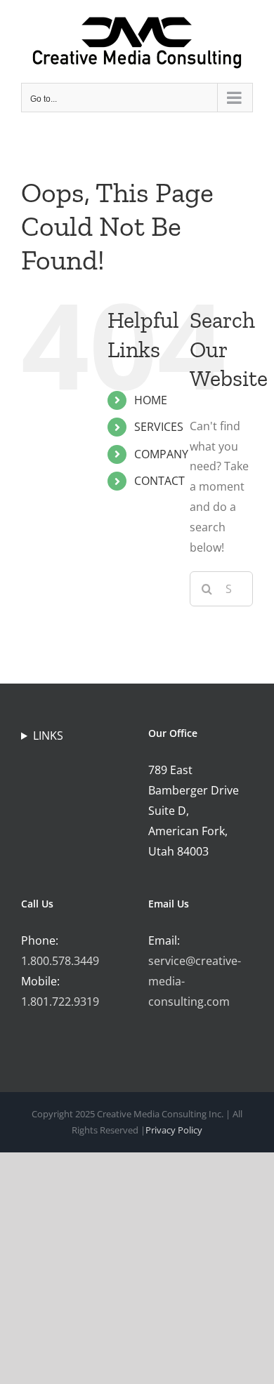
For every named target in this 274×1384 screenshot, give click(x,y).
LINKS (48, 735)
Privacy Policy (173, 1130)
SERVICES (158, 426)
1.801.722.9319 (60, 1001)
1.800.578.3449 (60, 961)
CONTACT (159, 480)
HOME (150, 400)
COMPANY (161, 454)
